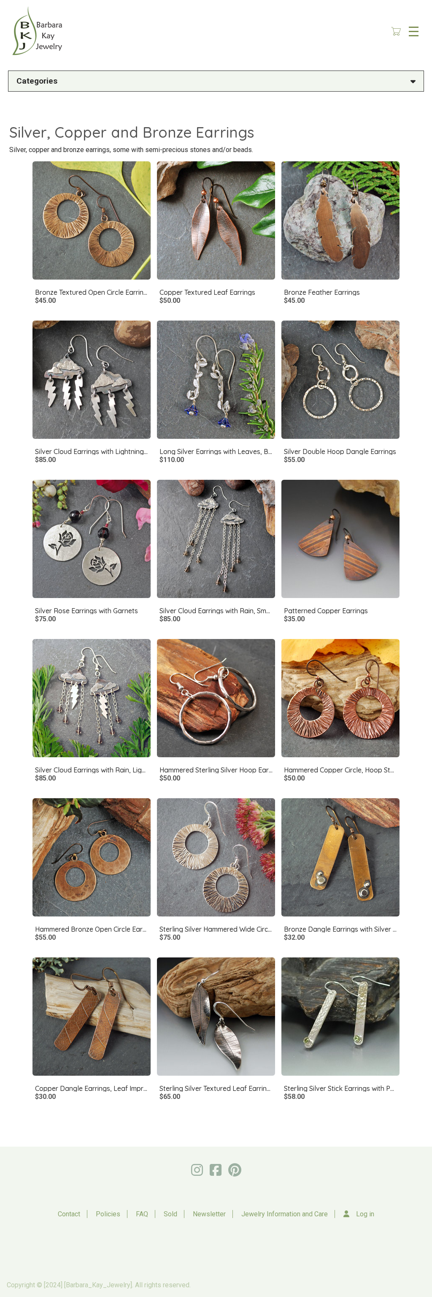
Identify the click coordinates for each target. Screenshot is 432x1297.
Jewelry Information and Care (284, 1214)
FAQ (142, 1214)
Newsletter (209, 1214)
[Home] (36, 31)
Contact (69, 1214)
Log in (365, 1214)
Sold (170, 1214)
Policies (108, 1214)
